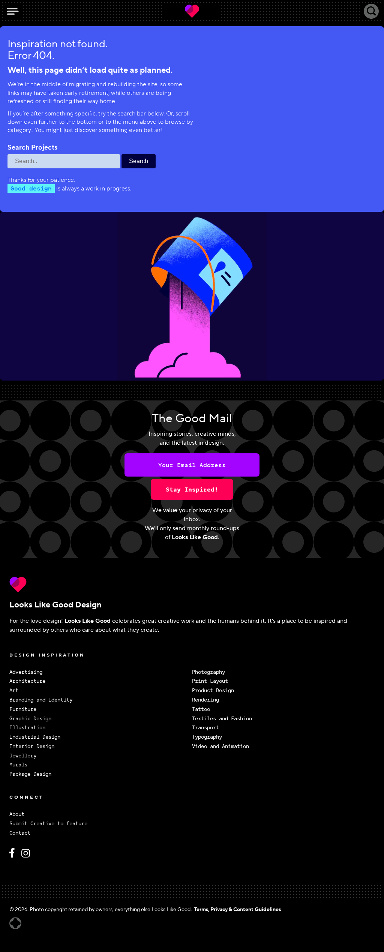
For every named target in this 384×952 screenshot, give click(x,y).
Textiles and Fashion (222, 718)
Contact (19, 833)
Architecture (27, 681)
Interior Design (31, 746)
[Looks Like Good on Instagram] (27, 856)
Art (13, 690)
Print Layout (210, 681)
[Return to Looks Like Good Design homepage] (192, 584)
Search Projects (32, 147)
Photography (208, 672)
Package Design (30, 774)
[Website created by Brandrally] (15, 923)
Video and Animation (220, 746)
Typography (207, 737)
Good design (31, 188)
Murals (18, 765)
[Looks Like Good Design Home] (192, 11)
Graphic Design (30, 718)
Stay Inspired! (192, 489)
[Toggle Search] (371, 11)
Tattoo (201, 709)
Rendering (205, 700)
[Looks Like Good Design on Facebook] (13, 856)
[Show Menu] (13, 11)
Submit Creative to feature (48, 823)
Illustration (27, 727)
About (16, 814)
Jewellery (22, 756)
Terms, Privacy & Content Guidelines (237, 909)
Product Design (213, 690)
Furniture (22, 709)
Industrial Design (34, 737)
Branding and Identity (40, 700)
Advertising (25, 672)
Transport (205, 727)
